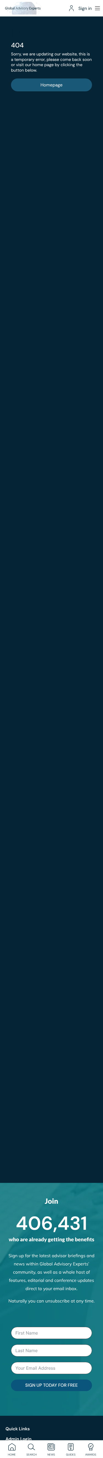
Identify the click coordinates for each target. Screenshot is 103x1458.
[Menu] (97, 8)
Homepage (51, 85)
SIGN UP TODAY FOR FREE (51, 1385)
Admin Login (18, 1439)
